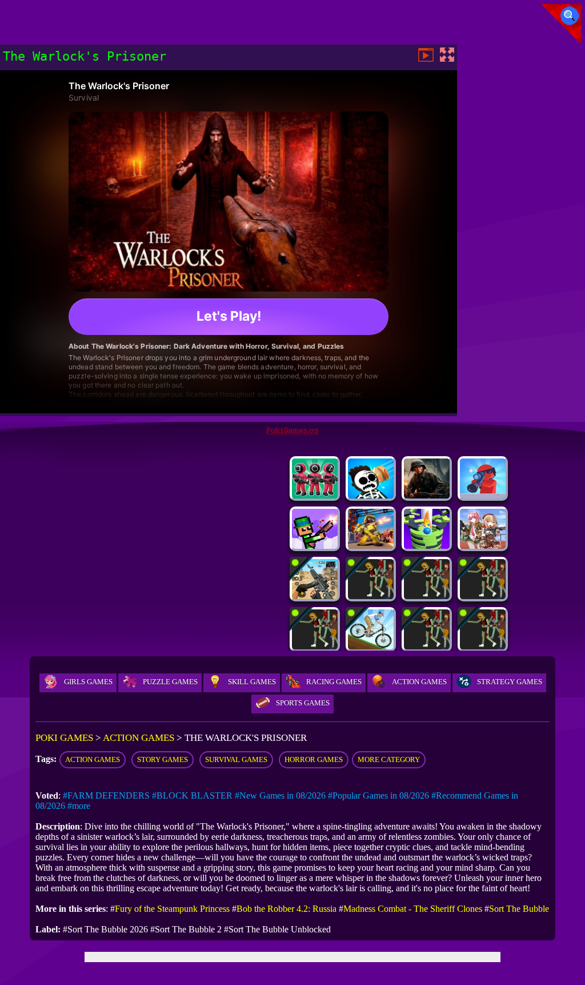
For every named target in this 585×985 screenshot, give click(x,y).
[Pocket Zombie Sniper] (483, 495)
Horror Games (314, 759)
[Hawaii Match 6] (371, 646)
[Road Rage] (483, 596)
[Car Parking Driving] (483, 646)
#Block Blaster (192, 795)
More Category (389, 759)
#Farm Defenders (106, 795)
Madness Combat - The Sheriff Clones (412, 909)
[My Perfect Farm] (427, 646)
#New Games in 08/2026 (280, 795)
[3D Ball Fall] (427, 546)
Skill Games (252, 681)
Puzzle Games (170, 681)
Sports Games (303, 703)
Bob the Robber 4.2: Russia (286, 909)
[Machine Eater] (427, 596)
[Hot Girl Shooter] (483, 546)
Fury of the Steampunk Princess (172, 909)
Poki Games (64, 737)
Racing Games (334, 681)
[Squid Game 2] (315, 495)
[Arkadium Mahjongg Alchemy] (371, 596)
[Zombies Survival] (371, 546)
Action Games (419, 681)
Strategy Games (509, 681)
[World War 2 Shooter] (427, 495)
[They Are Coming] (315, 646)
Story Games (162, 759)
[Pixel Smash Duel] (315, 546)
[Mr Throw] (371, 495)
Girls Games (88, 681)
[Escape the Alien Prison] (315, 596)
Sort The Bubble (519, 909)
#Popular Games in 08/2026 (378, 795)
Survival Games (236, 759)
